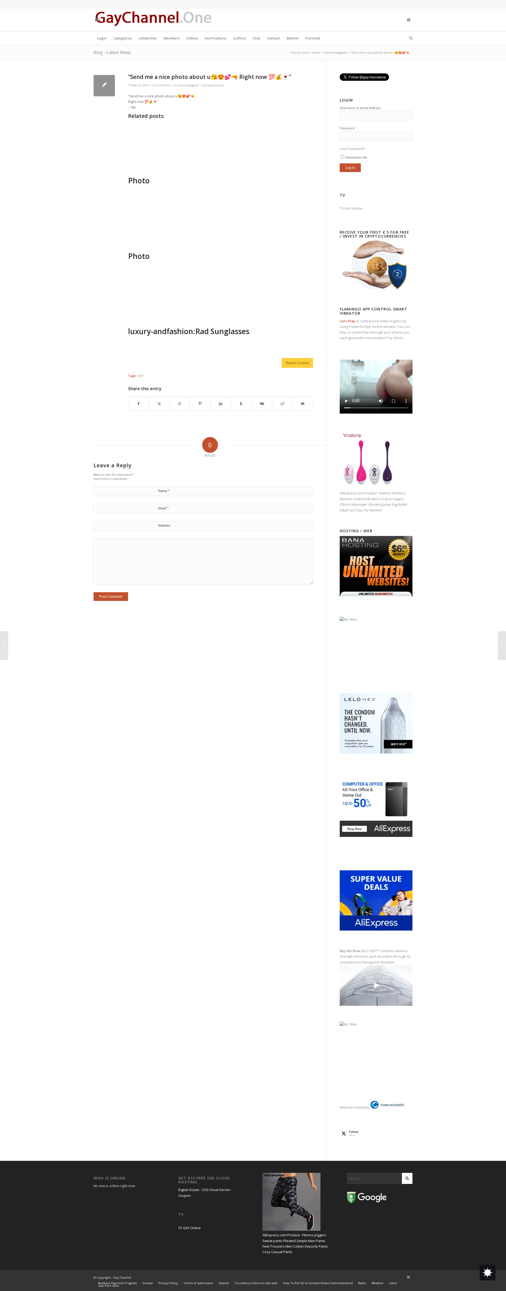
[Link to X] (96, 20)
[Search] (409, 38)
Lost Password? (352, 148)
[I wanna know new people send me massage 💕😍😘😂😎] (4, 645)
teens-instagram (188, 85)
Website (164, 525)
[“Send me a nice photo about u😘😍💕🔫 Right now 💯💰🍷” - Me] (104, 85)
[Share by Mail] (303, 403)
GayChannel (215, 85)
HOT (140, 376)
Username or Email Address (360, 108)
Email (163, 508)
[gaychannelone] (153, 19)
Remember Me (356, 157)
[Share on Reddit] (282, 403)
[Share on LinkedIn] (221, 403)
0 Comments (161, 85)
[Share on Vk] (262, 403)
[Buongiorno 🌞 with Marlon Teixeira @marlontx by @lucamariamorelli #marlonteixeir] (502, 645)
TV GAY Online (351, 208)
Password (347, 128)
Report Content (297, 363)
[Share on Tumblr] (241, 403)
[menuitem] (102, 38)
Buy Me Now (350, 950)
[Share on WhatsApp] (180, 403)
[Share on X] (159, 403)
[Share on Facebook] (138, 403)
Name (164, 490)
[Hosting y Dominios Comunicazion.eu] (387, 1107)
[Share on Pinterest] (200, 403)
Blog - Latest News (112, 52)
